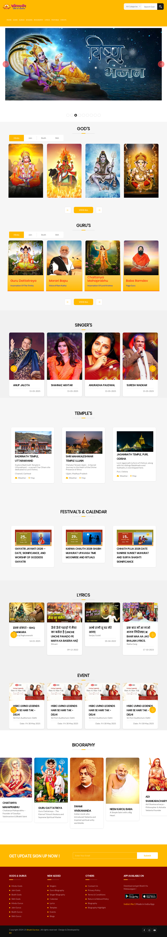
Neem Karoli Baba (43, 809)
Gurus (21, 20)
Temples (53, 907)
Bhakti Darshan (33, 930)
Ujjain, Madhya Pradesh (76, 473)
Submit (147, 855)
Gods (15, 20)
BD (10, 933)
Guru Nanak (111, 813)
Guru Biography (57, 890)
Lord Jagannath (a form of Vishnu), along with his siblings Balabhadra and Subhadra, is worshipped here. (135, 465)
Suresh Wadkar (99, 385)
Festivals (55, 20)
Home (9, 20)
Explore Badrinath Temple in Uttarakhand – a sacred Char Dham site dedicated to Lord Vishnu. (32, 467)
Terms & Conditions (96, 894)
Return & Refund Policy (98, 899)
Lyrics (47, 20)
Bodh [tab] (43, 138)
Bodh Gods (16, 894)
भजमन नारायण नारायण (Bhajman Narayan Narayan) (139, 632)
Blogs (52, 916)
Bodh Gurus (16, 912)
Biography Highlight (97, 907)
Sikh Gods (15, 899)
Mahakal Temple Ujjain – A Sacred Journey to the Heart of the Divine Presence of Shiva (81, 467)
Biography (38, 20)
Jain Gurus (16, 907)
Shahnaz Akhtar (24, 385)
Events (63, 20)
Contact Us (93, 886)
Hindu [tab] (16, 138)
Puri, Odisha (122, 471)
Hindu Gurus (17, 903)
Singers (29, 20)
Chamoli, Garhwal (23, 473)
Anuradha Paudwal (64, 385)
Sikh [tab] (57, 138)
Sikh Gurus (16, 916)
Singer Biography (57, 894)
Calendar (54, 899)
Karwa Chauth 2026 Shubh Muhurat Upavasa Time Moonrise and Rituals (83, 553)
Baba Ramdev (147, 796)
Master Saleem (136, 385)
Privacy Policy (94, 890)
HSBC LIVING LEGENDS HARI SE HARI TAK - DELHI (26, 710)
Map (33, 478)
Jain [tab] (30, 138)
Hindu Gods (16, 886)
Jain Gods (15, 890)
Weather (22, 478)
